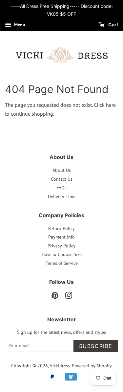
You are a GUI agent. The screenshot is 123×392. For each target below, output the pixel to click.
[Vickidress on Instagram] (68, 297)
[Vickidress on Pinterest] (54, 297)
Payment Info (61, 237)
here (111, 105)
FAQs (61, 188)
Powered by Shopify (92, 366)
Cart (112, 24)
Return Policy (61, 228)
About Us (61, 170)
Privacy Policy (61, 246)
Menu (19, 25)
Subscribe (96, 346)
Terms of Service (62, 263)
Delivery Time (61, 196)
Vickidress (60, 366)
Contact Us (61, 179)
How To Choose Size (62, 254)
